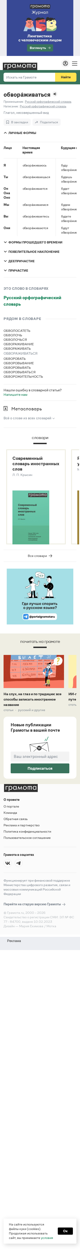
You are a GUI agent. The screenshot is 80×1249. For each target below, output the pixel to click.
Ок (65, 1231)
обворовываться (20, 372)
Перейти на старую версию (33, 904)
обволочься (15, 339)
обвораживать (17, 348)
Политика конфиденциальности (27, 831)
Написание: (11, 106)
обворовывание (19, 363)
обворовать (15, 358)
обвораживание (19, 344)
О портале (11, 806)
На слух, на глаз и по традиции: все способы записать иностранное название (33, 699)
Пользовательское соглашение (27, 838)
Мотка (51, 926)
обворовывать (17, 367)
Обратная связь (16, 819)
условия (47, 1238)
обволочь (13, 335)
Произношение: (14, 101)
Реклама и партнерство (22, 825)
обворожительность (23, 376)
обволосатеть (17, 330)
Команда (10, 812)
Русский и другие (31, 710)
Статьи (9, 710)
